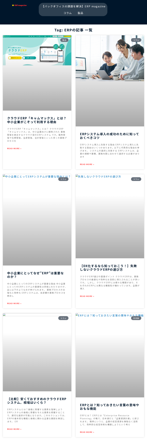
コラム (67, 13)
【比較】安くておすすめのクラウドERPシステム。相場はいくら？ (36, 401)
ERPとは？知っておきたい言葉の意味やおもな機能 (109, 407)
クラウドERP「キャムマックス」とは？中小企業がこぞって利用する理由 (37, 120)
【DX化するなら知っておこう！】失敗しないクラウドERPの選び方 (108, 268)
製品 (80, 13)
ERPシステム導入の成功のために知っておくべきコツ (109, 136)
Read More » (14, 148)
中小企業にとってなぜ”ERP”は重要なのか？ (35, 275)
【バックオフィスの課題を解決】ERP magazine (74, 6)
